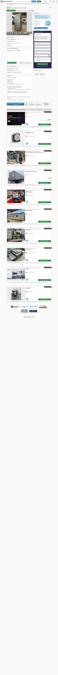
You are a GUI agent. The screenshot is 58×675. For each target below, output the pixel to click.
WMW (15, 41)
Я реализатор (38, 58)
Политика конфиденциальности (42, 66)
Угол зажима (18, 39)
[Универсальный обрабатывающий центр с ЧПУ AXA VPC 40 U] (16, 235)
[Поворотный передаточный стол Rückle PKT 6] (16, 254)
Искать (34, 1)
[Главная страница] (6, 3)
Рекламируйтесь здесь (29, 316)
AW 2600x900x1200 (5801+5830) (16, 43)
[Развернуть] (29, 129)
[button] (56, 1)
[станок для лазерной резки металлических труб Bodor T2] (16, 274)
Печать (26, 104)
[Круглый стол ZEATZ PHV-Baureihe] (16, 138)
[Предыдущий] (7, 24)
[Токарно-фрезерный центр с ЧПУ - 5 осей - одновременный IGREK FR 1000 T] (16, 196)
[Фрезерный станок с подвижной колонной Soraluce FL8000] (16, 216)
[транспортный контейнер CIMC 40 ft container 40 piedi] (16, 177)
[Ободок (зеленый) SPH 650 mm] (16, 293)
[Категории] (13, 1)
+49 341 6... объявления (40, 73)
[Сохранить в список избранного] (49, 7)
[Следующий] (31, 24)
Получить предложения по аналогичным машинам (43, 60)
